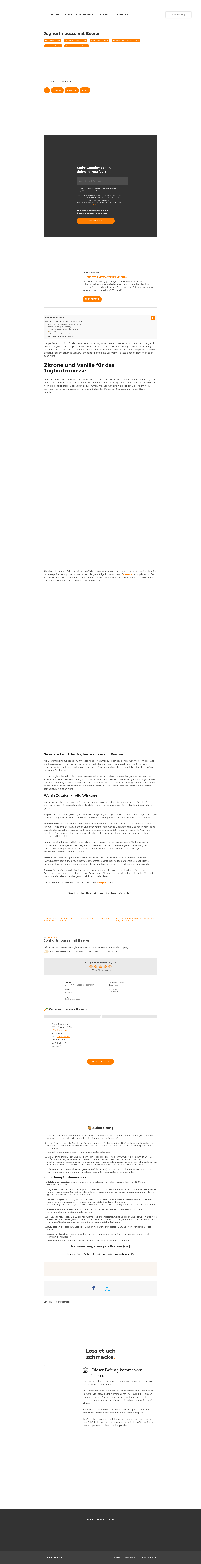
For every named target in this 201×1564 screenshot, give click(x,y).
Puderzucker (63, 1036)
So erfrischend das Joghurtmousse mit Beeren (65, 324)
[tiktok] (175, 9)
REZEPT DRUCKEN (100, 1062)
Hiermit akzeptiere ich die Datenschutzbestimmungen (92, 212)
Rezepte (55, 14)
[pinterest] (189, 9)
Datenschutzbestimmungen (104, 205)
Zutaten (71, 90)
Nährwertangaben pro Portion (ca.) (61, 336)
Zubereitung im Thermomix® (60, 334)
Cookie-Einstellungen (148, 1557)
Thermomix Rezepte (53, 46)
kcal (85, 90)
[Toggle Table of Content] (152, 318)
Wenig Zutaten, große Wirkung (59, 327)
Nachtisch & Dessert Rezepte (76, 41)
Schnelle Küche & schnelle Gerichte (126, 41)
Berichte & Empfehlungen (79, 14)
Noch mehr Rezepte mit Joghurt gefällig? (64, 329)
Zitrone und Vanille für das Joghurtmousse (63, 321)
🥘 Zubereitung (54, 331)
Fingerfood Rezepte (53, 41)
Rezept (57, 90)
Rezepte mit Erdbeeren (100, 41)
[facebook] (182, 9)
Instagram (128, 574)
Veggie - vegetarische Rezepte (76, 46)
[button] (91, 966)
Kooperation (121, 14)
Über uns (104, 14)
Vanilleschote (60, 1030)
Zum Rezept (92, 299)
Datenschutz (130, 1557)
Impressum (118, 1557)
